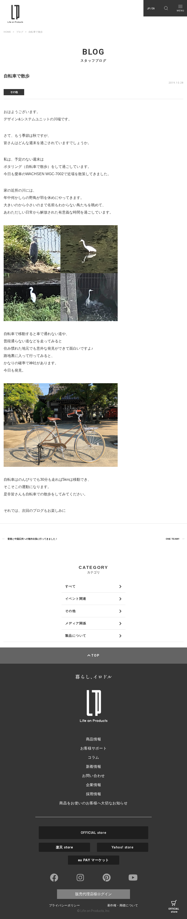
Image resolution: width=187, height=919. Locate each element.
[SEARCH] (166, 8)
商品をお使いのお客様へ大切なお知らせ (93, 803)
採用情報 (93, 794)
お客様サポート (93, 748)
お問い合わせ (93, 776)
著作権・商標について (122, 905)
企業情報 (93, 785)
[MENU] (180, 8)
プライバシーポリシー (64, 905)
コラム (93, 757)
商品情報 (93, 739)
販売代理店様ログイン (93, 894)
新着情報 (93, 766)
